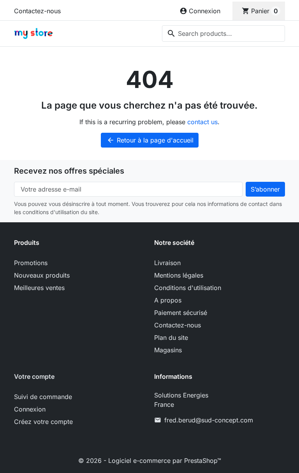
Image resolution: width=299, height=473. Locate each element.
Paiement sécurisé (180, 313)
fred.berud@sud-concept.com (208, 420)
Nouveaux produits (42, 275)
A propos (167, 300)
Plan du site (171, 337)
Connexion (30, 409)
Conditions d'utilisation (187, 288)
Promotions (30, 263)
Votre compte (34, 376)
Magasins (168, 350)
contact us (202, 122)
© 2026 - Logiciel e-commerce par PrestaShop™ (149, 460)
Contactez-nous (37, 11)
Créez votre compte (43, 422)
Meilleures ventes (39, 288)
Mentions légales (178, 275)
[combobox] (223, 33)
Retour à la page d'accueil (150, 140)
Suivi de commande (43, 397)
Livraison (167, 263)
